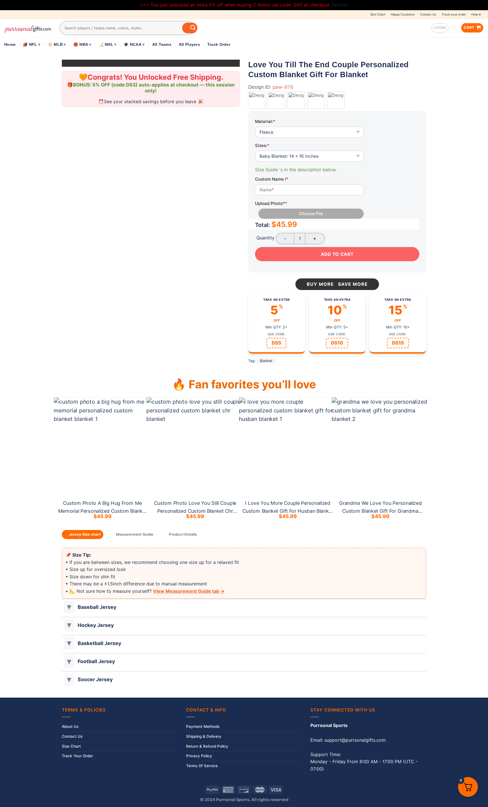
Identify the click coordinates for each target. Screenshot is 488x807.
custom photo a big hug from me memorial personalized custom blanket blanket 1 (102, 511)
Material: (265, 121)
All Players (189, 44)
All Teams (161, 44)
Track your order (454, 14)
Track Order (218, 44)
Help (474, 14)
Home (10, 44)
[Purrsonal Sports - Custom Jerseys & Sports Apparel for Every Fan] (27, 28)
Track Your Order (77, 756)
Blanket (266, 361)
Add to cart (337, 254)
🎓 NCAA (132, 44)
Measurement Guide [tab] (134, 534)
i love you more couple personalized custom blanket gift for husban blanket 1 (288, 511)
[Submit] (189, 28)
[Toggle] (69, 607)
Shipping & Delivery (203, 736)
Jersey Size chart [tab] (85, 534)
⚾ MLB (55, 44)
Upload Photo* (271, 203)
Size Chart (377, 14)
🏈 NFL (30, 44)
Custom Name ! (271, 179)
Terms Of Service (202, 765)
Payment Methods (202, 726)
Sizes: (262, 145)
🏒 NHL (106, 44)
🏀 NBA (80, 44)
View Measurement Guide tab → (189, 591)
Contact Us (428, 14)
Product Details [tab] (183, 534)
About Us (70, 726)
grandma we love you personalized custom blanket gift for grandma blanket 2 (380, 511)
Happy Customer (403, 14)
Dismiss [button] (340, 5)
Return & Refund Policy (207, 746)
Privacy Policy (199, 756)
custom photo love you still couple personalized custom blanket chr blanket (195, 511)
